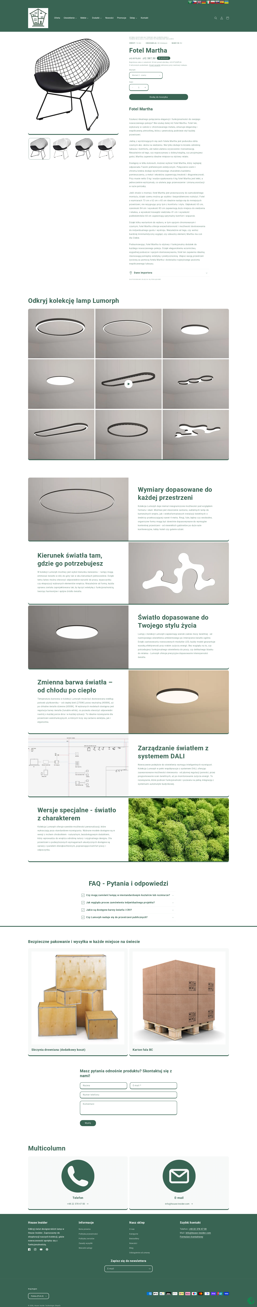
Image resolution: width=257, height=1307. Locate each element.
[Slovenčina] (217, 2)
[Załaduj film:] (128, 384)
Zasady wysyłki (85, 1243)
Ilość (131, 82)
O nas (132, 1229)
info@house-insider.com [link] (177, 1204)
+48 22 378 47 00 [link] (76, 1204)
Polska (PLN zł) (37, 1296)
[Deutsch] (204, 2)
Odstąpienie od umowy (139, 1253)
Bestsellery (134, 1239)
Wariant (132, 70)
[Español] (222, 2)
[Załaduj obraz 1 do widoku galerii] (39, 148)
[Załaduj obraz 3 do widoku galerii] (84, 148)
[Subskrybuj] (149, 1268)
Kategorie (133, 1234)
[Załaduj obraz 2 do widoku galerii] (61, 148)
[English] (199, 2)
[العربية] (190, 2)
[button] (216, 18)
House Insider (39, 1305)
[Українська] (226, 2)
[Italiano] (208, 2)
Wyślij (88, 1123)
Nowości (133, 1243)
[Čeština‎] (194, 2)
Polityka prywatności (88, 1234)
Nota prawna (85, 1229)
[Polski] (213, 2)
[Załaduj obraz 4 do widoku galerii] (107, 148)
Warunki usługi (85, 1248)
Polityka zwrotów (87, 1239)
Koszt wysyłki (154, 65)
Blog (131, 1248)
